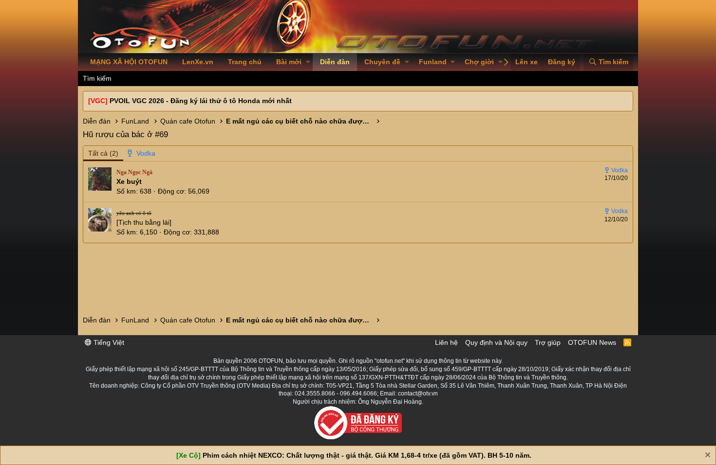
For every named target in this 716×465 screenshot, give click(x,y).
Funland (433, 62)
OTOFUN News (592, 342)
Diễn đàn (335, 62)
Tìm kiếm (97, 78)
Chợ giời (479, 62)
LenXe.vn (197, 62)
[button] (308, 62)
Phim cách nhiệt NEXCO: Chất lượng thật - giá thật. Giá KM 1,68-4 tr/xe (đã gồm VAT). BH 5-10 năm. (367, 455)
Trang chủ (245, 62)
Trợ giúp (548, 342)
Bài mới (288, 62)
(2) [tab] (103, 153)
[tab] (141, 153)
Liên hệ (446, 342)
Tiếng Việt (108, 342)
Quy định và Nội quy (496, 342)
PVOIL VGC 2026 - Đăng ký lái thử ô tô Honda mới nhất (201, 101)
